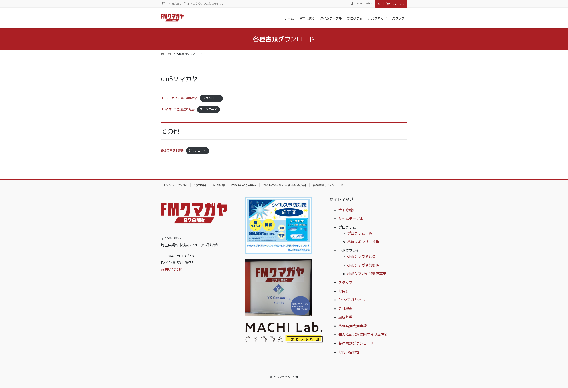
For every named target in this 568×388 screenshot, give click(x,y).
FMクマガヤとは (175, 185)
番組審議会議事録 (243, 185)
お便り (343, 291)
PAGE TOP (551, 372)
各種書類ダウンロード (328, 185)
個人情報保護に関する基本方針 (284, 185)
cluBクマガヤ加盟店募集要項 (179, 98)
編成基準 (219, 185)
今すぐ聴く (347, 210)
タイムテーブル (350, 218)
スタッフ (345, 282)
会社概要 (200, 185)
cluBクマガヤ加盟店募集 (366, 273)
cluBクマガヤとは (361, 256)
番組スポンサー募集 (363, 241)
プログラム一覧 (359, 233)
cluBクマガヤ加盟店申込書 (178, 109)
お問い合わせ (171, 269)
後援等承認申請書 (172, 151)
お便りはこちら (393, 4)
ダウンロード (211, 98)
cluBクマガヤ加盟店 (363, 265)
